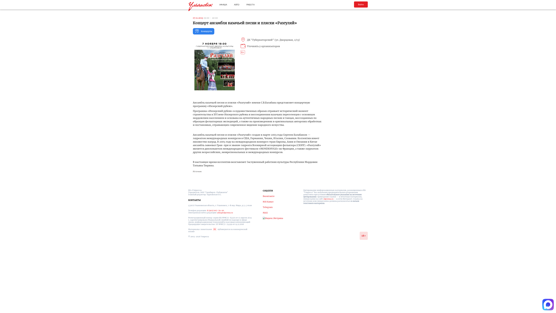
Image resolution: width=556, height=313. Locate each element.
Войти (361, 4)
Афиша (223, 4)
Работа (250, 4)
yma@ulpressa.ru (225, 213)
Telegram (268, 207)
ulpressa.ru (328, 199)
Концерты (206, 31)
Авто (236, 4)
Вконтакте (269, 196)
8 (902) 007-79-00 (215, 210)
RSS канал (268, 201)
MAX (265, 212)
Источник (197, 171)
